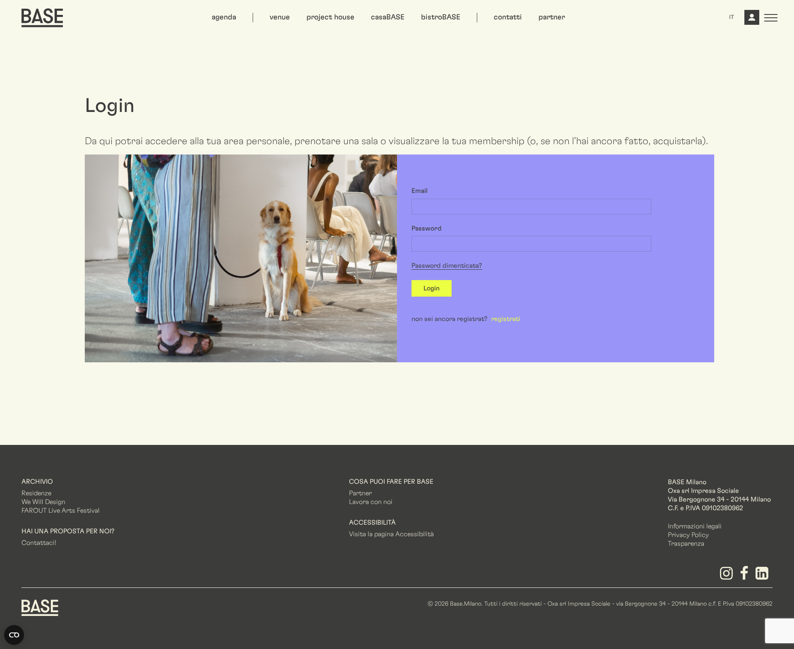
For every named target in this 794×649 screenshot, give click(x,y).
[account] (751, 20)
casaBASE (387, 17)
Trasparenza (686, 543)
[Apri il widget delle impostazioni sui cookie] (14, 635)
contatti (508, 17)
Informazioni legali (695, 526)
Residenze (36, 493)
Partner (360, 493)
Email (419, 191)
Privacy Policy (688, 535)
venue (280, 17)
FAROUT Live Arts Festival (61, 510)
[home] (42, 17)
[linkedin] (763, 576)
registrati (505, 319)
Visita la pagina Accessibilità (391, 534)
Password (426, 228)
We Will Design (43, 502)
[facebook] (746, 576)
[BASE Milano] (40, 607)
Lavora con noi (370, 502)
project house (330, 17)
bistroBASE (440, 17)
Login (431, 288)
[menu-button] (770, 18)
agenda (224, 17)
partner (551, 17)
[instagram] (728, 576)
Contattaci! (39, 543)
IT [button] (731, 17)
